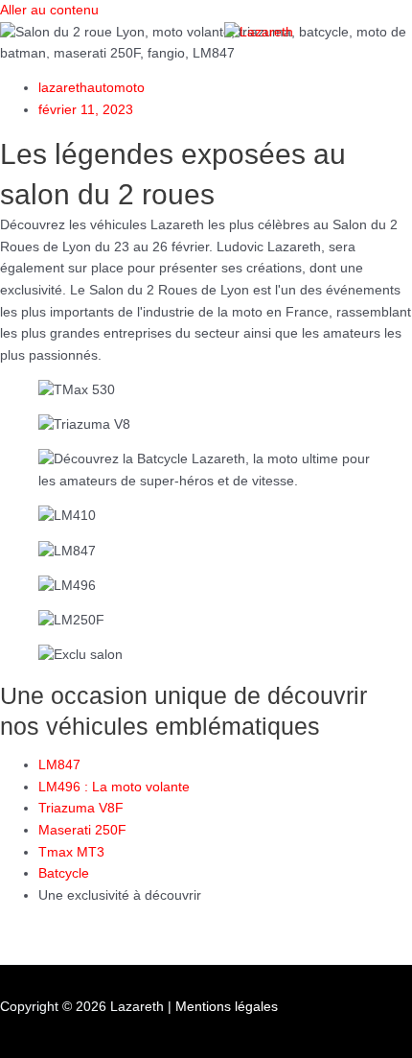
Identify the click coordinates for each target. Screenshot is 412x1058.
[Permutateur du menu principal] (63, 65)
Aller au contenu (49, 10)
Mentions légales (226, 1006)
